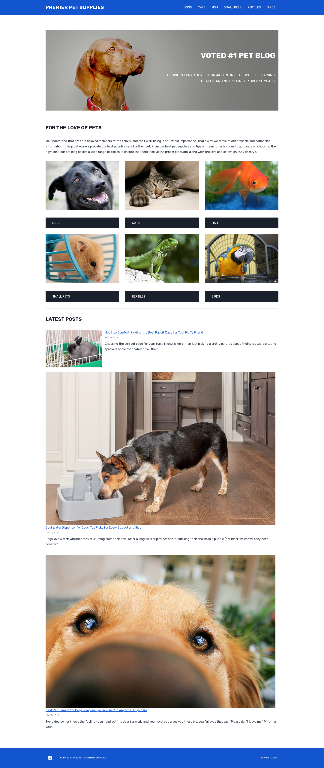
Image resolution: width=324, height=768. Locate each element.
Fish (215, 7)
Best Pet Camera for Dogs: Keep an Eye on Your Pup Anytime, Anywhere (96, 710)
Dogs (188, 7)
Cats (202, 7)
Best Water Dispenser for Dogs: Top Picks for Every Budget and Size (93, 527)
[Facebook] (50, 757)
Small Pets (233, 7)
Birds (271, 7)
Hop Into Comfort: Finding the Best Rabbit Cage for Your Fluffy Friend (154, 332)
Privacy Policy (268, 757)
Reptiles (254, 7)
